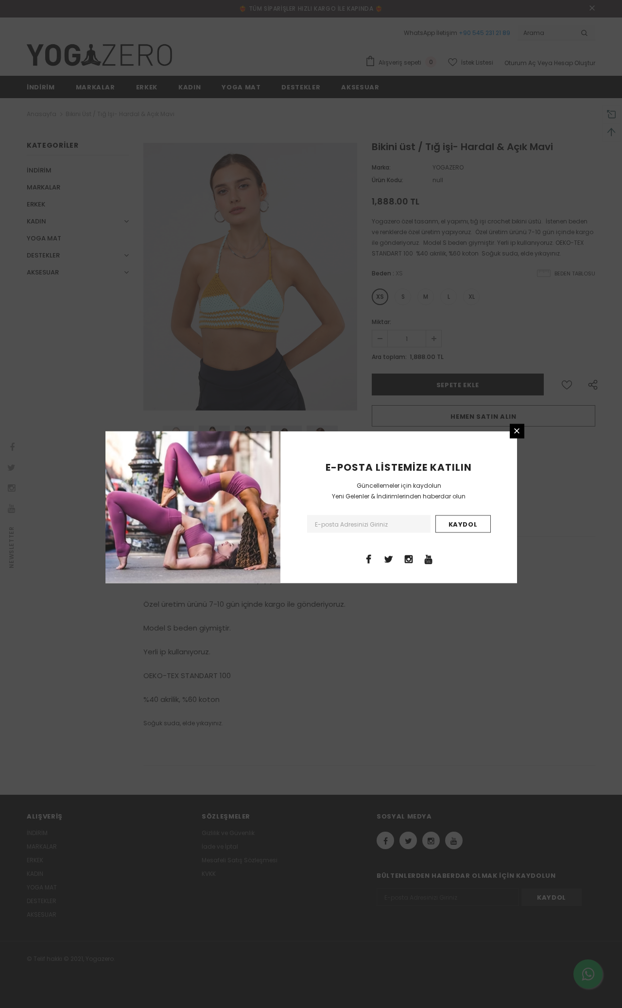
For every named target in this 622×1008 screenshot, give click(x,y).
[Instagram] (408, 558)
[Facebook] (369, 558)
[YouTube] (428, 558)
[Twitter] (388, 558)
